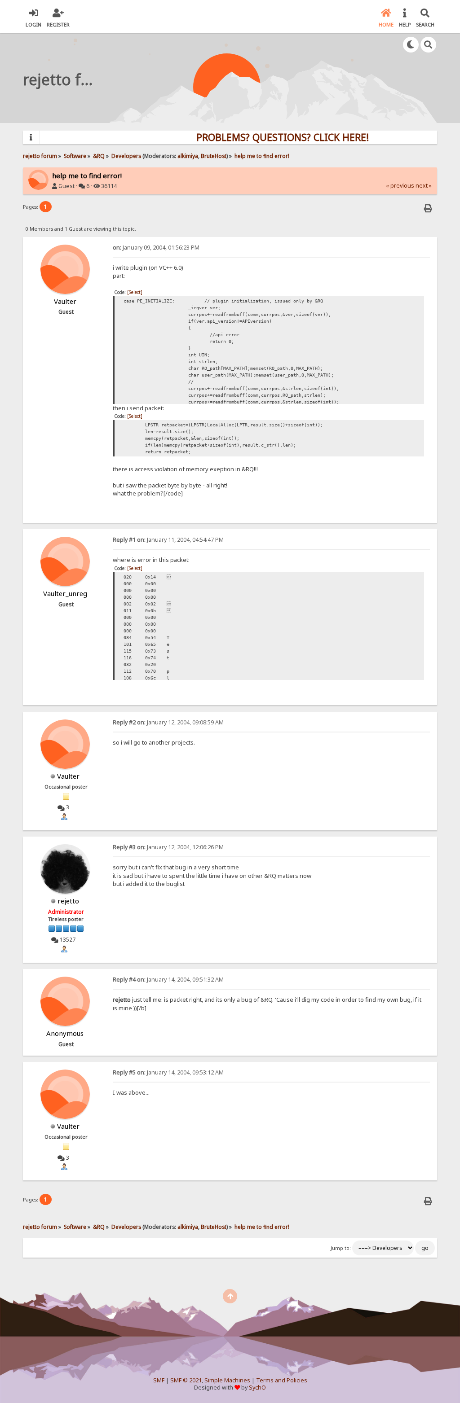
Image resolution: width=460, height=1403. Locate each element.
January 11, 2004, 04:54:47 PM (168, 540)
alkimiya (187, 155)
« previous (400, 185)
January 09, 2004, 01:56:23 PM (156, 247)
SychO (257, 1387)
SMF (158, 1380)
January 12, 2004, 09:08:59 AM (168, 722)
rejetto (68, 900)
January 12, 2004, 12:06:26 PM (168, 847)
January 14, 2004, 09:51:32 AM (168, 979)
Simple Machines (227, 1380)
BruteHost (213, 155)
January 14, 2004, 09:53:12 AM (168, 1072)
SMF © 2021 (186, 1380)
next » (424, 185)
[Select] (134, 292)
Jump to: (341, 1248)
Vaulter (68, 776)
